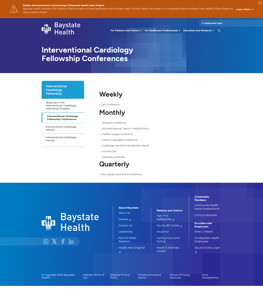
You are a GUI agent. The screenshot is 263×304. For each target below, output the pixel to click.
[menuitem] (124, 30)
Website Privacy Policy (120, 276)
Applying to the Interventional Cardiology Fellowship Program (61, 105)
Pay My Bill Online (168, 225)
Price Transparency (210, 276)
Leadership (125, 231)
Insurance (163, 231)
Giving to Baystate (206, 215)
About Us (124, 212)
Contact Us (125, 225)
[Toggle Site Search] (219, 30)
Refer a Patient (204, 231)
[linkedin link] (71, 241)
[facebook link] (63, 241)
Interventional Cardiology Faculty (61, 139)
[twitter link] (54, 241)
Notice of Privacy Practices (180, 276)
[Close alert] (260, 3)
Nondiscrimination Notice (149, 276)
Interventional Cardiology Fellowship (56, 89)
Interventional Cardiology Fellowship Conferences (62, 118)
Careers (124, 219)
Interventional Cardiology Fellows (61, 128)
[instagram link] (46, 241)
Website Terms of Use (93, 276)
